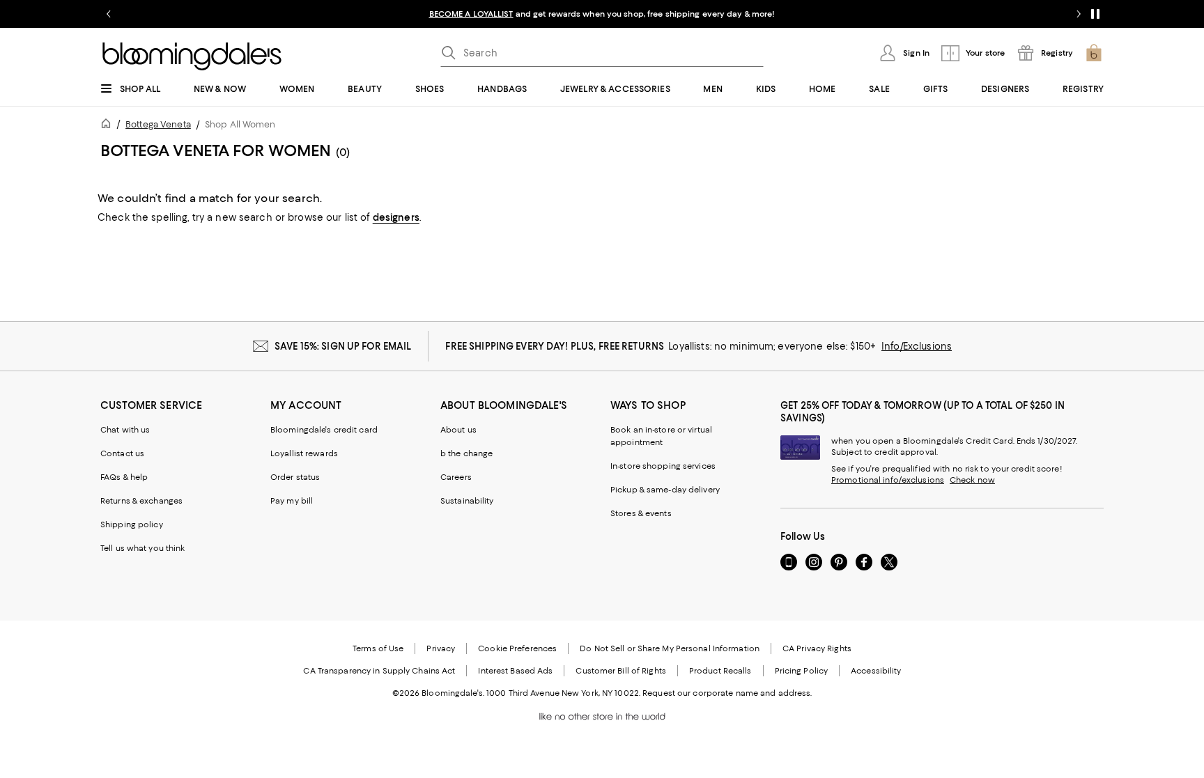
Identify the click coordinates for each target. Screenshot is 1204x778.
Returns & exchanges (141, 501)
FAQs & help (124, 477)
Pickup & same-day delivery (665, 490)
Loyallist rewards (304, 453)
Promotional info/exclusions (887, 480)
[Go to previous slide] (108, 14)
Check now (972, 480)
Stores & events (641, 513)
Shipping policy (131, 524)
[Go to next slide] (1078, 14)
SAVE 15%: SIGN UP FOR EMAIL (343, 346)
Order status (295, 477)
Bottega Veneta (158, 124)
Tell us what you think (142, 548)
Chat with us (125, 430)
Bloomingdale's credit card (324, 430)
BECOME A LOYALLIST (471, 14)
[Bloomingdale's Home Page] (192, 56)
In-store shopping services (663, 466)
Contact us (122, 453)
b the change (466, 453)
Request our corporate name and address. (727, 693)
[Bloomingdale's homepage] (108, 125)
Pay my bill (291, 501)
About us (458, 430)
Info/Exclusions (916, 346)
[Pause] (1095, 14)
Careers (456, 477)
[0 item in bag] (1094, 53)
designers (396, 217)
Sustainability (467, 501)
